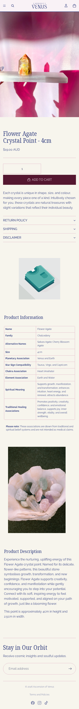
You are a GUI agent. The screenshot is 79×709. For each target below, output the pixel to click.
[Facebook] (32, 703)
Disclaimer (12, 237)
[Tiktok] (46, 703)
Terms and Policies (39, 694)
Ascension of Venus (43, 686)
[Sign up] (70, 669)
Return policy (15, 220)
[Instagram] (39, 703)
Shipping (10, 229)
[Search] (12, 6)
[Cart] (74, 6)
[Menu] (4, 5)
